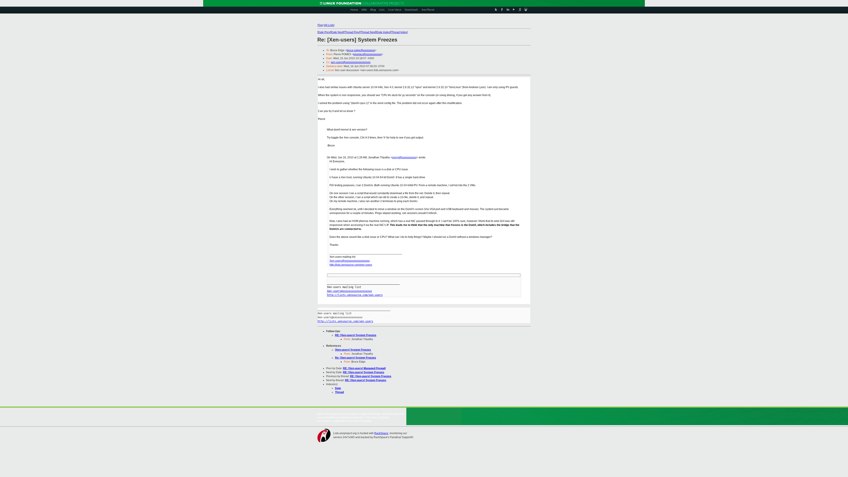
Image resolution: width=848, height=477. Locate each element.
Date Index (383, 32)
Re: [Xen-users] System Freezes (355, 357)
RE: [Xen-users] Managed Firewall (364, 368)
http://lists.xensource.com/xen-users (350, 264)
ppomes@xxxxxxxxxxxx (367, 54)
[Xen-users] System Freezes (353, 349)
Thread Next (368, 32)
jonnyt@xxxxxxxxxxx (404, 157)
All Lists (329, 25)
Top (320, 25)
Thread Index (399, 32)
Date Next (337, 32)
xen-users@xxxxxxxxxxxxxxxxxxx (351, 62)
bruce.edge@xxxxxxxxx (361, 50)
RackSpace (381, 433)
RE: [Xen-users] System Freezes (355, 335)
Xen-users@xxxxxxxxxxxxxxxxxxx (349, 260)
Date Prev (324, 32)
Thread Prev (351, 32)
